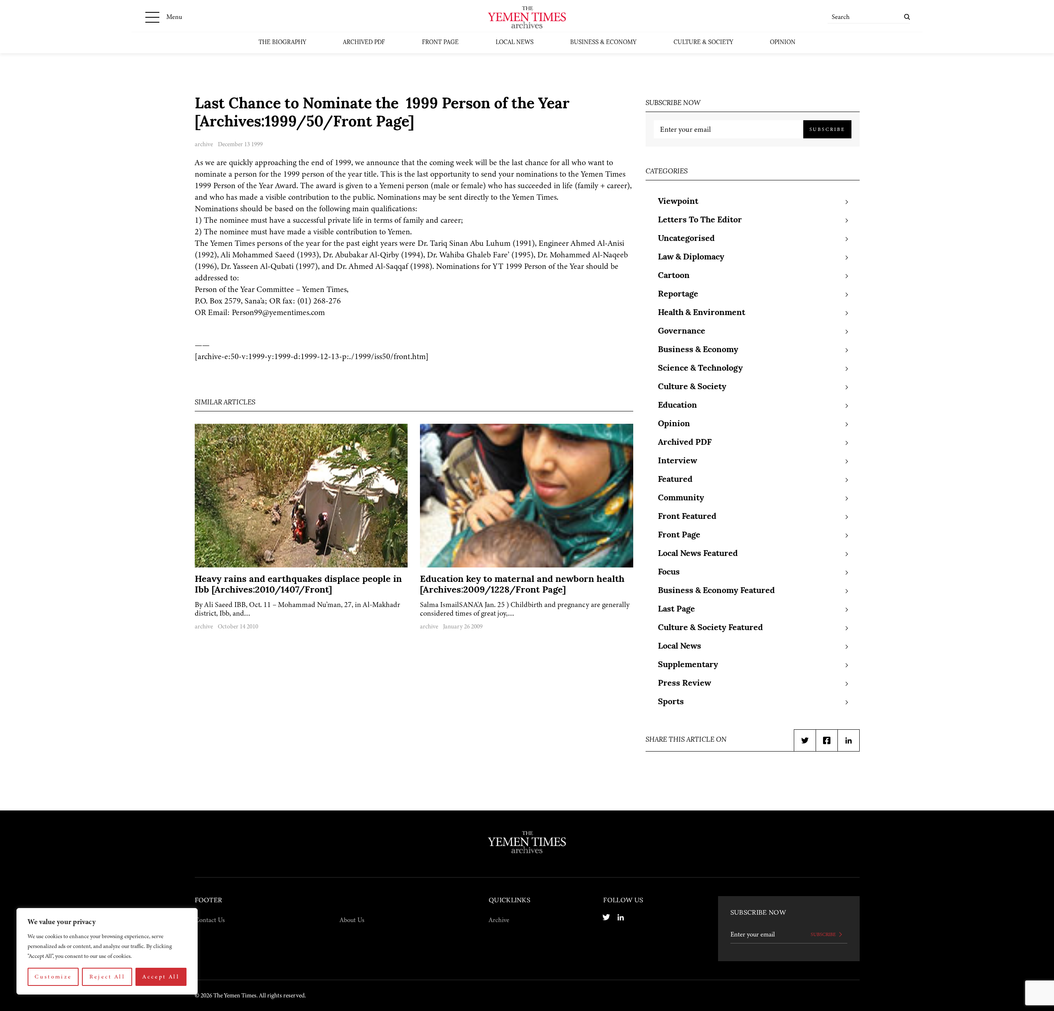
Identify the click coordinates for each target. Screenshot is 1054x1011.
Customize (53, 977)
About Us (352, 920)
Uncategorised (686, 239)
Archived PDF (364, 43)
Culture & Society (703, 43)
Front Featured (687, 517)
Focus (669, 572)
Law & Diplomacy (691, 257)
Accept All (161, 977)
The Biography (282, 43)
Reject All (107, 977)
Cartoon (674, 276)
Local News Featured (698, 554)
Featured (675, 480)
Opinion (782, 43)
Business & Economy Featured (716, 591)
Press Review (684, 683)
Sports (671, 702)
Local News (515, 43)
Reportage (678, 294)
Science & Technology (700, 368)
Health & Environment (701, 313)
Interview (677, 461)
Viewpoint (678, 202)
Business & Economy (603, 43)
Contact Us (210, 920)
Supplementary (688, 665)
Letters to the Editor (700, 220)
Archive (499, 920)
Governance (681, 331)
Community (681, 498)
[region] (107, 951)
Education (677, 406)
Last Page (676, 609)
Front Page (440, 43)
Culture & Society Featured (710, 628)
